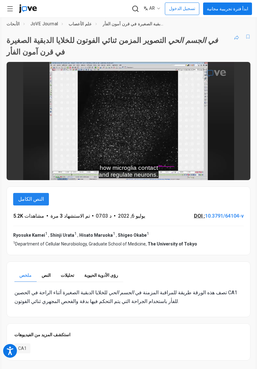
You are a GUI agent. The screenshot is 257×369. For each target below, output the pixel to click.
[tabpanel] (128, 296)
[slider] (100, 171)
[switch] (189, 171)
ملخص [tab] (25, 275)
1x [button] (225, 171)
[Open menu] (10, 9)
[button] (240, 70)
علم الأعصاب (80, 23)
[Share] (236, 36)
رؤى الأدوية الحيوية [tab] (101, 275)
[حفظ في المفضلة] (247, 36)
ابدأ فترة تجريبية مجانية (227, 8)
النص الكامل (31, 199)
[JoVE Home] (28, 8)
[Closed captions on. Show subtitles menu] (239, 171)
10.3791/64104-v (224, 216)
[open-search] (135, 8)
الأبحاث (13, 23)
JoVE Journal (44, 23)
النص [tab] (46, 275)
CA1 (22, 348)
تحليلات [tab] (67, 275)
